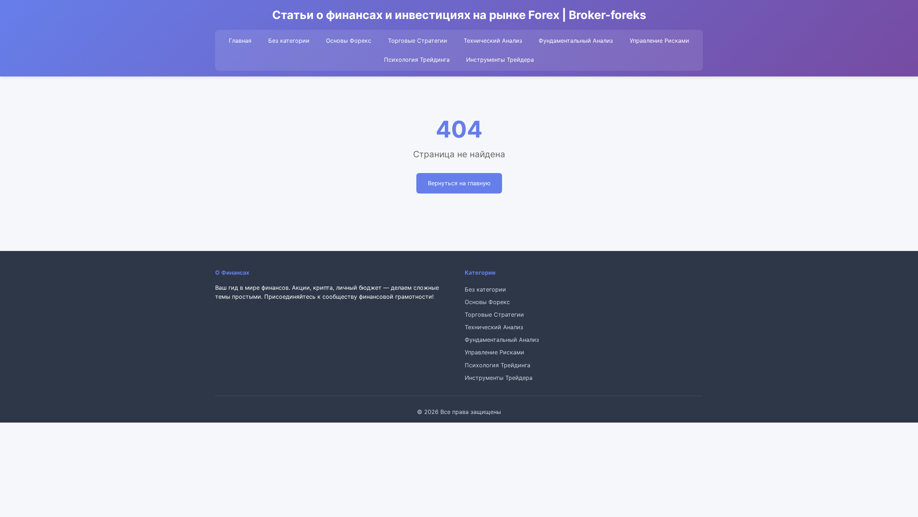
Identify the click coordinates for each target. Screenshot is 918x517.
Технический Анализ (493, 40)
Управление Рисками (659, 40)
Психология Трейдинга (417, 59)
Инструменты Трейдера (500, 59)
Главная (240, 40)
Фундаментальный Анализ (576, 40)
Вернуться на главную (459, 183)
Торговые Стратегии (417, 40)
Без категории (288, 40)
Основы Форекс (348, 40)
